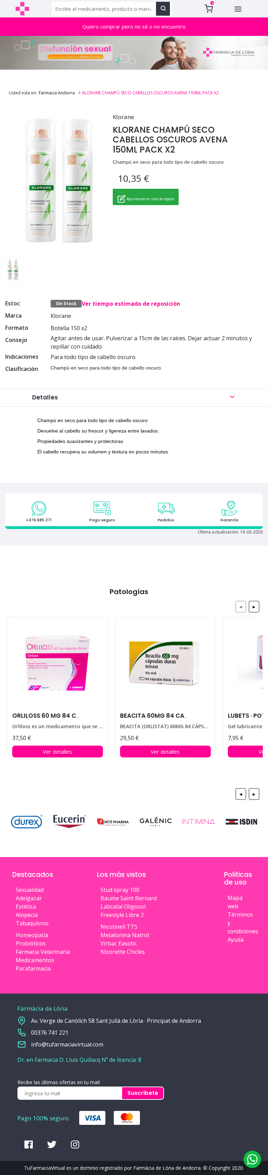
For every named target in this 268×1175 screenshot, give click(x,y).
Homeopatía (32, 935)
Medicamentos (35, 960)
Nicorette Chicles (122, 952)
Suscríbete (142, 1093)
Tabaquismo (32, 923)
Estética (26, 906)
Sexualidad (30, 890)
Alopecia (27, 915)
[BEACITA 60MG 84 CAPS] (165, 665)
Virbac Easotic (118, 943)
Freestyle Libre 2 (122, 915)
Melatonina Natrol (124, 935)
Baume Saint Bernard (128, 898)
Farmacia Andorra (57, 93)
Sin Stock (66, 303)
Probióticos (31, 943)
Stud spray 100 (119, 890)
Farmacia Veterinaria (43, 952)
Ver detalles (57, 751)
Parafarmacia (33, 968)
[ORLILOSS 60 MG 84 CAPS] (57, 665)
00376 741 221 (49, 1032)
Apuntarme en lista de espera (150, 198)
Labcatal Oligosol (123, 906)
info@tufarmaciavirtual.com (67, 1044)
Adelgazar (29, 898)
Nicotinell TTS (118, 927)
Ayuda (236, 939)
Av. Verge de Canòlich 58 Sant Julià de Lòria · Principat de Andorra (116, 1021)
